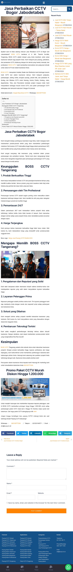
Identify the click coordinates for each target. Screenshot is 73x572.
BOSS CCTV (15, 54)
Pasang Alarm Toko (25, 557)
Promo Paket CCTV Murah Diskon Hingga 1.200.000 (17, 126)
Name (9, 483)
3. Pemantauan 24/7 (9, 111)
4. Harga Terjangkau (9, 113)
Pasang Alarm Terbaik (7, 549)
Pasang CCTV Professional (9, 546)
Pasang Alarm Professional (9, 557)
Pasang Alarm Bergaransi (8, 555)
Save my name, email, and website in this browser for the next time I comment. (36, 503)
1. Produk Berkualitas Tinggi (11, 107)
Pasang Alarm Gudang (26, 553)
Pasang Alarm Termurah (8, 553)
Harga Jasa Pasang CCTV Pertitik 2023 (20, 238)
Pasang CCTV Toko (25, 546)
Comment (11, 466)
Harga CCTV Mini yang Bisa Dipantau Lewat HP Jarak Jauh (63, 66)
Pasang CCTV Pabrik (25, 544)
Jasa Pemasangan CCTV (45, 548)
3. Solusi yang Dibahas (10, 120)
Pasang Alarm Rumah (25, 551)
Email (9, 493)
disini (34, 411)
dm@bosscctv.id (61, 551)
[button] (43, 2)
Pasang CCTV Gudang (26, 542)
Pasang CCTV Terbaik (8, 538)
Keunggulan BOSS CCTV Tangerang (12, 106)
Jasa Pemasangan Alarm (45, 553)
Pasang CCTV (42, 544)
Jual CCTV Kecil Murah (63, 35)
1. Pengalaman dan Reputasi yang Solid (14, 117)
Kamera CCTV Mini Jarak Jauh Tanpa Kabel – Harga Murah (62, 76)
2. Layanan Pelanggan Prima (11, 119)
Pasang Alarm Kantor (25, 549)
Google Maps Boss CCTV (20, 93)
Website (41, 493)
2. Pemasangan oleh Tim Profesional (13, 109)
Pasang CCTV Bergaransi (8, 544)
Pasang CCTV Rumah (26, 540)
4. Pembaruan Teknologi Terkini (12, 122)
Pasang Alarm (42, 561)
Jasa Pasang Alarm (43, 559)
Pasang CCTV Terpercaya (9, 540)
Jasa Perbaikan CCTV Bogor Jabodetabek (14, 103)
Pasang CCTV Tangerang (8, 561)
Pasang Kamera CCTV (44, 538)
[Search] (69, 9)
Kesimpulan (5, 124)
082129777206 (41, 93)
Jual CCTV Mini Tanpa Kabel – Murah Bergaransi (63, 22)
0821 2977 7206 (61, 546)
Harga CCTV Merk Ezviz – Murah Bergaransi (61, 43)
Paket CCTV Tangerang (26, 561)
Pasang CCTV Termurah (8, 542)
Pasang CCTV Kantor (25, 538)
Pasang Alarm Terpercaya (9, 551)
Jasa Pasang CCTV (43, 546)
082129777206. (28, 365)
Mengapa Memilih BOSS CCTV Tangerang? (15, 115)
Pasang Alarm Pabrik (25, 555)
